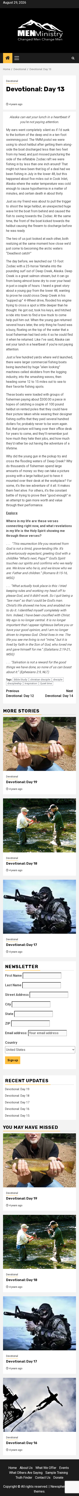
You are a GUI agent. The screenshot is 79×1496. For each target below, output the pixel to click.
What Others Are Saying (26, 1473)
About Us (26, 1468)
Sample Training (56, 1473)
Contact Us (42, 1477)
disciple (57, 679)
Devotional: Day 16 (17, 1109)
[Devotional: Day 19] (39, 744)
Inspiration (31, 683)
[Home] (7, 58)
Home (12, 1468)
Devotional (12, 81)
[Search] (73, 58)
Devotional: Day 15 (17, 1115)
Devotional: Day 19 (21, 782)
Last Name (13, 985)
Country (11, 1043)
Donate (58, 1477)
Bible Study (20, 679)
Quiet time (46, 683)
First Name (13, 976)
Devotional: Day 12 (20, 693)
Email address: (16, 1033)
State (9, 1014)
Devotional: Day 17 (21, 945)
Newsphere (58, 1486)
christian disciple (40, 679)
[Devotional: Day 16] (39, 1405)
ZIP (7, 1023)
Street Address (17, 995)
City (8, 1004)
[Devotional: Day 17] (39, 907)
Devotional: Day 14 (59, 693)
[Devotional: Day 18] (39, 825)
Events (64, 1468)
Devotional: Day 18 (21, 863)
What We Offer (45, 1468)
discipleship (14, 683)
